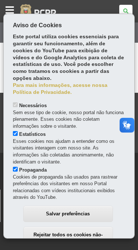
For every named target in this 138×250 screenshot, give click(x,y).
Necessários (33, 105)
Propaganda (33, 170)
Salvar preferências (68, 213)
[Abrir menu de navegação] (10, 10)
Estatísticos (32, 134)
